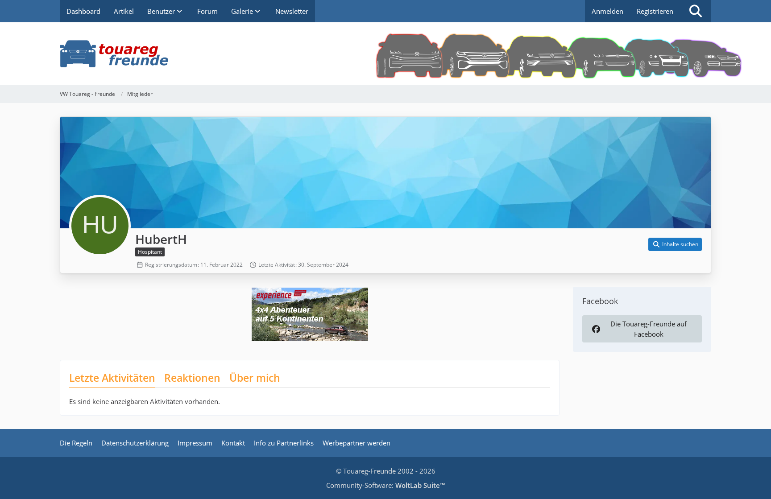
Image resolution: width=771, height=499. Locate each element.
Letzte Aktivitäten (112, 378)
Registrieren (655, 11)
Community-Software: (385, 485)
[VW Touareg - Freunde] (385, 54)
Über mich (254, 378)
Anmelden (607, 11)
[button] (675, 244)
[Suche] (695, 11)
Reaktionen (192, 378)
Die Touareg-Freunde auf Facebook (648, 328)
